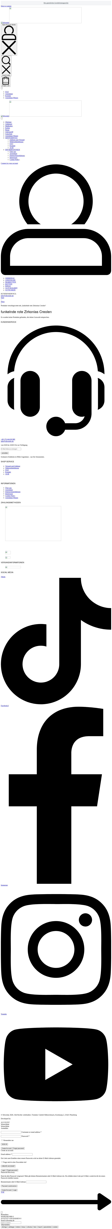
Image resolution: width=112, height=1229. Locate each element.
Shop (2, 302)
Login (3, 1170)
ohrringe (4, 1227)
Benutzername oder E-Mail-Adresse (13, 1182)
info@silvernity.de (7, 441)
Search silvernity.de (7, 1220)
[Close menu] (2, 118)
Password (26, 1136)
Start (2, 298)
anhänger (11, 1227)
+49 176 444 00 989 (8, 439)
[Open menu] (2, 88)
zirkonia (29, 1227)
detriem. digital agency (19, 1119)
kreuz (23, 1227)
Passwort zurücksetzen (9, 1186)
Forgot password (18, 1148)
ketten (18, 1227)
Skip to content (6, 6)
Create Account (6, 1148)
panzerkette (47, 1227)
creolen (55, 1227)
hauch (40, 1227)
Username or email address (31, 1132)
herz (35, 1227)
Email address (6, 1154)
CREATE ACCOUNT (8, 1166)
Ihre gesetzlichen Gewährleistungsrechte (56, 3)
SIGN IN (4, 1144)
